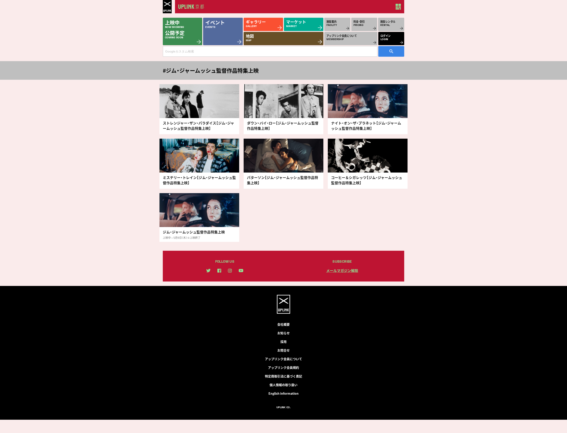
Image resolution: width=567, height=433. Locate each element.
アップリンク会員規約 (283, 367)
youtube (241, 270)
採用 (283, 341)
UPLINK (167, 6)
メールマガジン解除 (342, 270)
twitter (208, 270)
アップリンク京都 (192, 6)
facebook (219, 271)
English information (283, 393)
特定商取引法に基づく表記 (283, 376)
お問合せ (283, 350)
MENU (398, 6)
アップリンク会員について (283, 359)
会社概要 (283, 324)
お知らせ (283, 333)
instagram (230, 271)
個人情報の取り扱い (283, 385)
